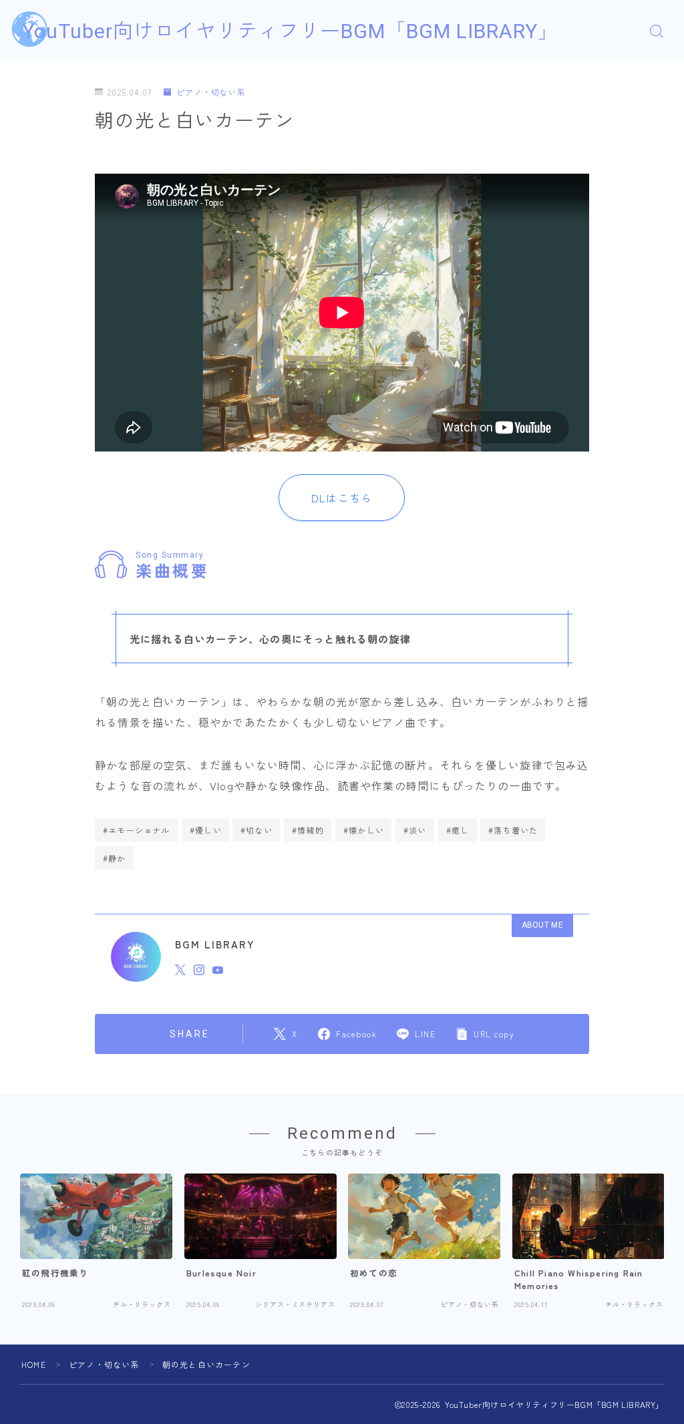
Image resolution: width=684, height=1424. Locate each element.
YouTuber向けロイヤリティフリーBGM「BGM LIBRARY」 (290, 31)
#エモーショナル (136, 830)
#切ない (256, 830)
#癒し (458, 830)
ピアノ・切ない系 (210, 92)
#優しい (206, 830)
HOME (33, 1364)
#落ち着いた (513, 830)
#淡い (415, 830)
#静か (114, 858)
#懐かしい (363, 830)
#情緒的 (308, 830)
